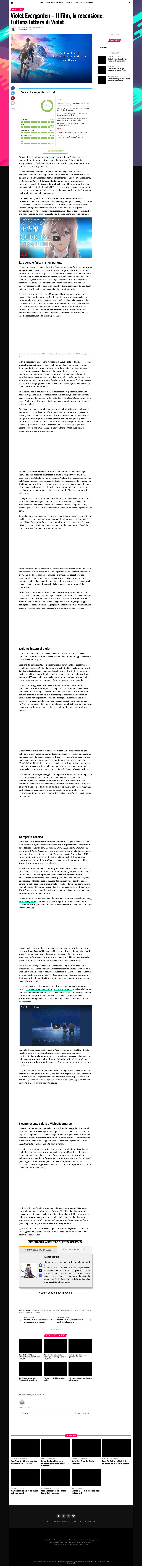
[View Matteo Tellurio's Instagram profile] (40, 1275)
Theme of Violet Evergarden (39, 989)
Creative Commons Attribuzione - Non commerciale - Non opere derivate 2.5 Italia (83, 1561)
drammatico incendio (28, 187)
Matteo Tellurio (24, 30)
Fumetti (68, 2)
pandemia (53, 157)
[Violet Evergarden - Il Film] (29, 106)
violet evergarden (84, 1310)
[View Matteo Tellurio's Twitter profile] (40, 1270)
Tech (75, 2)
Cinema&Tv (59, 2)
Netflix (73, 1310)
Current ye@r (23, 1407)
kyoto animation (63, 1310)
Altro (81, 2)
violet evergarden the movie (30, 1312)
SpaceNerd (89, 2)
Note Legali (71, 1563)
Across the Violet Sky (63, 989)
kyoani (52, 1310)
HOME (41, 2)
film (46, 1310)
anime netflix (38, 1310)
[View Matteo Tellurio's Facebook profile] (40, 1265)
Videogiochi (49, 2)
